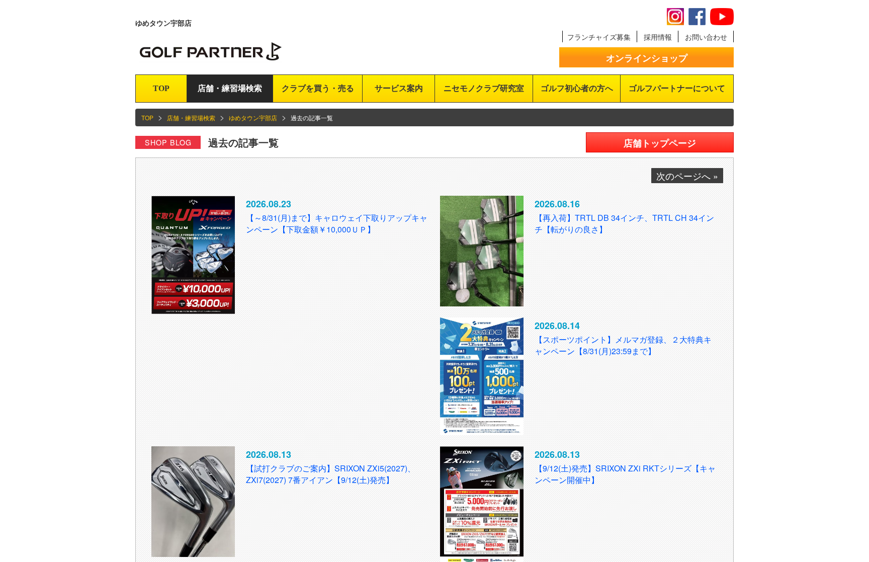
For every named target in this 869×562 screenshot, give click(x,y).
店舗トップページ (660, 142)
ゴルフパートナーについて (677, 88)
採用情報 (658, 37)
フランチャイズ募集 (599, 37)
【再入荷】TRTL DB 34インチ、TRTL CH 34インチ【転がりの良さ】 (624, 223)
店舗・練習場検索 (230, 88)
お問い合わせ (706, 37)
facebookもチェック (697, 16)
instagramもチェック (675, 16)
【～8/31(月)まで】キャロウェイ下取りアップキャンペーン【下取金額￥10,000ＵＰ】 (336, 223)
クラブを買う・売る (318, 88)
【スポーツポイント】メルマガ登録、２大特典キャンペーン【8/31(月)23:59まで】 (623, 345)
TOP (161, 88)
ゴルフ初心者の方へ (577, 88)
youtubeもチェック (722, 16)
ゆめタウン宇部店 (253, 117)
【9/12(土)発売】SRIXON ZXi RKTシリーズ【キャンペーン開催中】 (625, 474)
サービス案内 (399, 88)
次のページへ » (687, 175)
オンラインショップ (646, 57)
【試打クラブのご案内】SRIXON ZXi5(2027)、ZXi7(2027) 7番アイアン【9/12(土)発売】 (330, 474)
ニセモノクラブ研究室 (484, 88)
